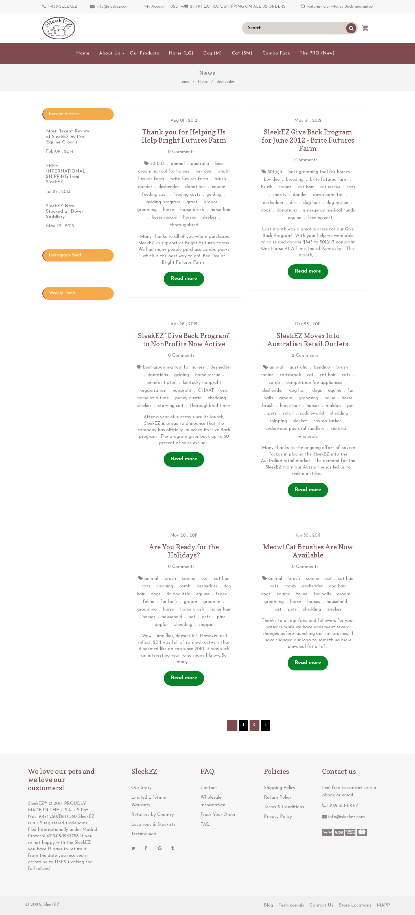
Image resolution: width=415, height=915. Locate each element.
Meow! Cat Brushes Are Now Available (308, 551)
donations (195, 187)
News (203, 82)
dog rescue (337, 203)
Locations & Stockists (153, 824)
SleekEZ (51, 905)
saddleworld (312, 413)
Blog (268, 905)
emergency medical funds (329, 210)
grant (192, 202)
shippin (205, 624)
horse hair (220, 210)
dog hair (311, 203)
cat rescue (330, 187)
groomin (211, 602)
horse (168, 210)
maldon (333, 406)
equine (218, 187)
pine (221, 617)
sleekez (209, 217)
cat (310, 375)
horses (189, 217)
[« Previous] (232, 725)
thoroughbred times (210, 406)
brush (220, 179)
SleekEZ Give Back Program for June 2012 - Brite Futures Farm (308, 140)
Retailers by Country (152, 814)
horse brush (192, 210)
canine (285, 187)
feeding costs (186, 194)
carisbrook (290, 375)
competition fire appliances (314, 382)
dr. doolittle (178, 594)
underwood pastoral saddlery (294, 428)
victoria (338, 428)
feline (148, 602)
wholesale (308, 436)
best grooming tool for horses (319, 172)
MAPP (383, 905)
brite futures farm (189, 179)
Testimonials (144, 834)
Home (183, 82)
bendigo (322, 367)
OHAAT (206, 390)
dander (145, 187)
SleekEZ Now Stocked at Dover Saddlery (64, 211)
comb (274, 382)
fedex (221, 594)
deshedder (168, 187)
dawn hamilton (328, 195)
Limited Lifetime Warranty (148, 801)
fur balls (169, 602)
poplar (161, 624)
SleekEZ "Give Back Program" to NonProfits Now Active (184, 340)
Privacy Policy (278, 816)
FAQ (205, 824)
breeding (294, 179)
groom (210, 202)
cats (351, 187)
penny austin (188, 398)
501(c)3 (157, 164)
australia (200, 164)
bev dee (203, 171)
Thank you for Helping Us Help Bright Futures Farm (184, 136)
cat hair (306, 187)
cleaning (164, 586)
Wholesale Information (212, 801)
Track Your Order (217, 814)
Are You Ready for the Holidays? (184, 551)
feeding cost (154, 194)
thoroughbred (184, 225)
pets (272, 413)
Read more (184, 278)
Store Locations (355, 905)
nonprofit (182, 390)
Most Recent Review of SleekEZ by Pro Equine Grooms (67, 136)
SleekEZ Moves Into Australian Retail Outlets (307, 340)
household (171, 617)
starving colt (171, 406)
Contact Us (321, 905)
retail (288, 413)
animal (178, 164)
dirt (293, 203)
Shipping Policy (279, 788)
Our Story (141, 788)
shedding (217, 398)
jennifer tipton (161, 382)
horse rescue (164, 217)
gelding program (163, 202)
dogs (265, 210)
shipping (278, 421)
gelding (214, 194)
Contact (208, 788)
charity (279, 195)
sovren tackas (328, 421)
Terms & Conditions (284, 807)
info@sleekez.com (112, 7)
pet (350, 406)
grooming (147, 210)
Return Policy (277, 797)
